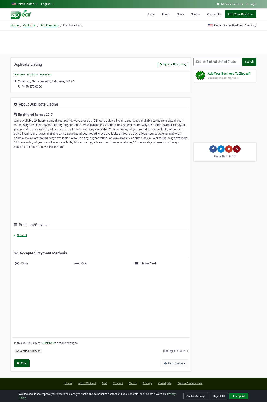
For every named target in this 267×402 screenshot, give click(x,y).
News (180, 14)
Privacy (147, 383)
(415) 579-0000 (32, 86)
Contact (118, 383)
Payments (46, 74)
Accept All (239, 396)
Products (32, 74)
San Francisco (49, 25)
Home (151, 14)
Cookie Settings (195, 396)
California (29, 25)
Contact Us (214, 14)
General (22, 235)
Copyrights (164, 383)
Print (23, 363)
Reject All (219, 396)
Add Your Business (240, 14)
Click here (49, 343)
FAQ (104, 383)
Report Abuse (176, 363)
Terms (133, 383)
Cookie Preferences (190, 383)
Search (195, 14)
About (166, 14)
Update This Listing (174, 64)
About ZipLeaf (87, 383)
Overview (19, 74)
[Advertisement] (133, 42)
